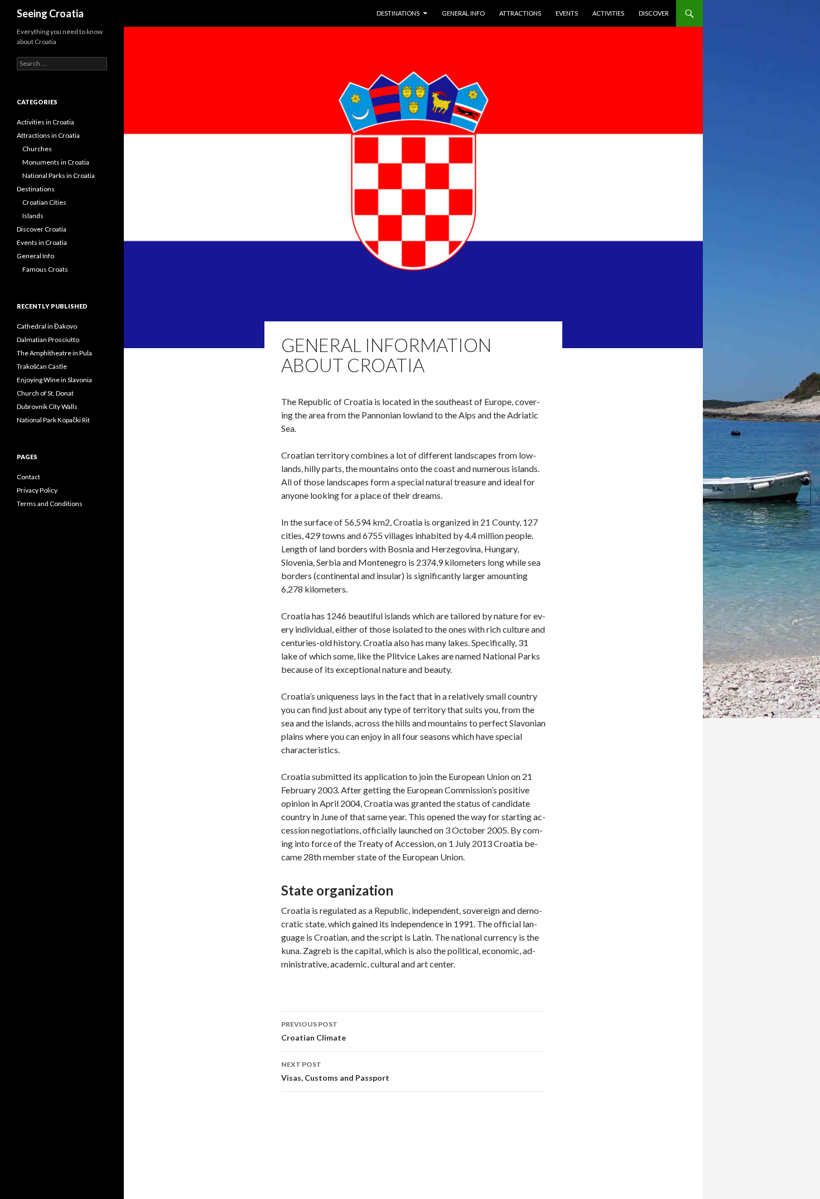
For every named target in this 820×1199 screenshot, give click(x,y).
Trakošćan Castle (42, 366)
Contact (28, 477)
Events (567, 13)
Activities (608, 13)
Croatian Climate (313, 1031)
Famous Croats (45, 269)
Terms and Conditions (50, 503)
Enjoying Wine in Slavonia (54, 379)
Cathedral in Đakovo (47, 326)
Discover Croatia (41, 229)
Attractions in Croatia (48, 135)
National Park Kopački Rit (53, 420)
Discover (654, 13)
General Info (463, 13)
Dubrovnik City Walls (47, 406)
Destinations (398, 13)
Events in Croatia (42, 242)
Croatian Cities (44, 202)
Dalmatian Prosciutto (48, 339)
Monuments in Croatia (55, 162)
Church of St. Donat (45, 393)
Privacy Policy (37, 490)
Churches (37, 149)
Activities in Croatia (45, 122)
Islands (33, 215)
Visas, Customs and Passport (335, 1071)
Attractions (520, 13)
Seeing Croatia (50, 13)
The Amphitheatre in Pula (54, 353)
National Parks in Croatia (58, 175)
